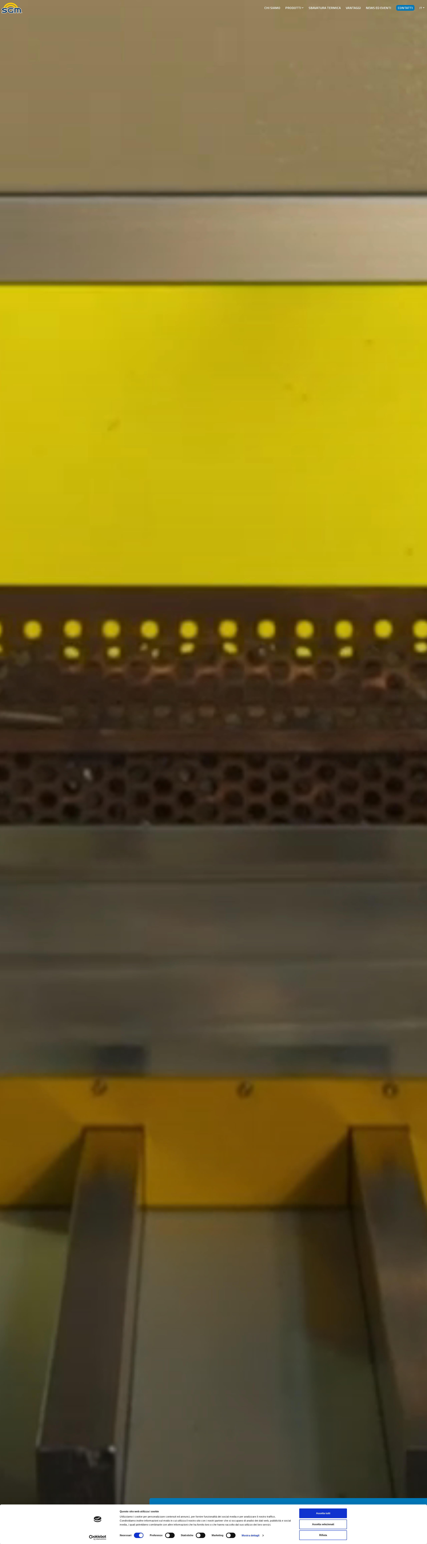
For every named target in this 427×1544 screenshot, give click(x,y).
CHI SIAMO (272, 7)
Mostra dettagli (251, 1535)
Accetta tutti (323, 1513)
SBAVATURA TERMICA (325, 7)
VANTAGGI (353, 7)
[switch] (170, 1535)
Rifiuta (323, 1535)
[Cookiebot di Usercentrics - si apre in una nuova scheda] (97, 1537)
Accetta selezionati (323, 1524)
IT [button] (420, 8)
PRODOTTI (293, 7)
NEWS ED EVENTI (378, 7)
